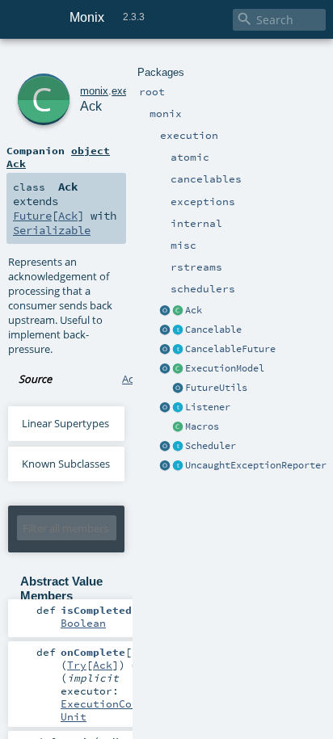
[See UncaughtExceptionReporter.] (164, 466)
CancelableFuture (230, 349)
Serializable (52, 230)
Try (76, 664)
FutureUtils (216, 387)
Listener (207, 407)
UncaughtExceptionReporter (256, 465)
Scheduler (210, 445)
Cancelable (213, 329)
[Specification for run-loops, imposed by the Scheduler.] (177, 369)
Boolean (83, 622)
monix (94, 91)
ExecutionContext (112, 703)
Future (32, 215)
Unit (73, 716)
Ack (193, 310)
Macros (202, 426)
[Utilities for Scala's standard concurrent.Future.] (177, 388)
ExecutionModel (224, 368)
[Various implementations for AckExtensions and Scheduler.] (177, 427)
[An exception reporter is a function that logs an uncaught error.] (177, 466)
